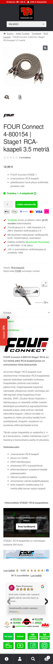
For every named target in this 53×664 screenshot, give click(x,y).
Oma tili (19, 659)
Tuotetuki (12, 220)
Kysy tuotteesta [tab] (11, 330)
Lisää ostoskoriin (26, 204)
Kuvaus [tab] (7, 312)
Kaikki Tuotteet (22, 33)
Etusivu (10, 33)
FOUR (18, 270)
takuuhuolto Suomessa (37, 242)
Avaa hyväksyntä (26, 526)
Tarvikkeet (36, 33)
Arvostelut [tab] (8, 321)
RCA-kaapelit (17, 267)
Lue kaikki (9, 570)
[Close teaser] (8, 317)
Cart (44, 656)
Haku (33, 659)
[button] (45, 48)
